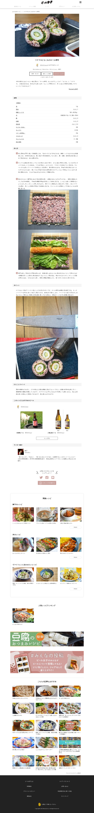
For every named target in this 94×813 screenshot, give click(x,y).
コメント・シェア (59, 74)
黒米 (17, 109)
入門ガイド (62, 6)
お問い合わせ (64, 786)
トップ (47, 6)
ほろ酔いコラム (76, 6)
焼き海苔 (18, 142)
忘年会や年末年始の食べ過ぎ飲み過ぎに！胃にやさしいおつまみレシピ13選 (46, 768)
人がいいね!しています (47, 77)
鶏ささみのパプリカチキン (66, 553)
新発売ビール (17, 6)
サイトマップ (64, 796)
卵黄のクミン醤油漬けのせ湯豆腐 (21, 768)
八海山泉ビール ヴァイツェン (56, 432)
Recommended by (71, 773)
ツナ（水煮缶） (20, 133)
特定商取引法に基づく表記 (65, 791)
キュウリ (18, 130)
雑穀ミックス (20, 112)
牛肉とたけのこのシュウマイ (20, 698)
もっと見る (47, 438)
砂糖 (17, 121)
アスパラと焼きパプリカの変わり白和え (46, 523)
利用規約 (29, 786)
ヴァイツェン (44, 65)
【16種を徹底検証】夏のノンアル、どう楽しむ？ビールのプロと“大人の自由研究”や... (70, 751)
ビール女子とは (29, 781)
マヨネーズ (19, 136)
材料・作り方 (35, 73)
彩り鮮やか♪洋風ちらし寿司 (43, 553)
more (75, 527)
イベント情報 (32, 6)
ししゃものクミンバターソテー (44, 749)
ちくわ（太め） (20, 127)
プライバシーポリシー (29, 791)
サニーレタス (20, 139)
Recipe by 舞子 (73, 89)
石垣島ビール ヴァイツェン (24, 432)
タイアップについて (65, 781)
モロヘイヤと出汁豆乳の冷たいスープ (22, 732)
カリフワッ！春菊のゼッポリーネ (68, 583)
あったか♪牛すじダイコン (19, 553)
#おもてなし (45, 69)
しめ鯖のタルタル (17, 715)
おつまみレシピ (16, 11)
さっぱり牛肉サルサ (17, 624)
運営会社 (29, 796)
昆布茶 (18, 124)
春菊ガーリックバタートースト (67, 768)
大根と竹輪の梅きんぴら (66, 523)
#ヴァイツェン (53, 69)
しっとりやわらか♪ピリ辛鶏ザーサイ (22, 523)
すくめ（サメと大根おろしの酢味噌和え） (46, 583)
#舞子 (59, 69)
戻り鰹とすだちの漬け (18, 749)
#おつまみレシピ (37, 69)
